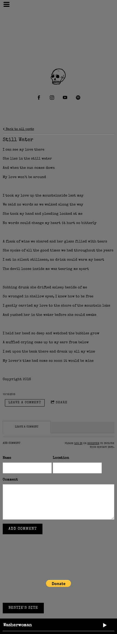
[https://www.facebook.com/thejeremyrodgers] (39, 97)
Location (61, 458)
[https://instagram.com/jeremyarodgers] (52, 97)
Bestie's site (23, 608)
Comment (10, 480)
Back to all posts (19, 129)
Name (7, 458)
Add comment (22, 529)
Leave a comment (24, 402)
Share (61, 402)
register (93, 443)
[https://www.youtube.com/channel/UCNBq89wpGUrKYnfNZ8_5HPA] (65, 97)
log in (78, 443)
